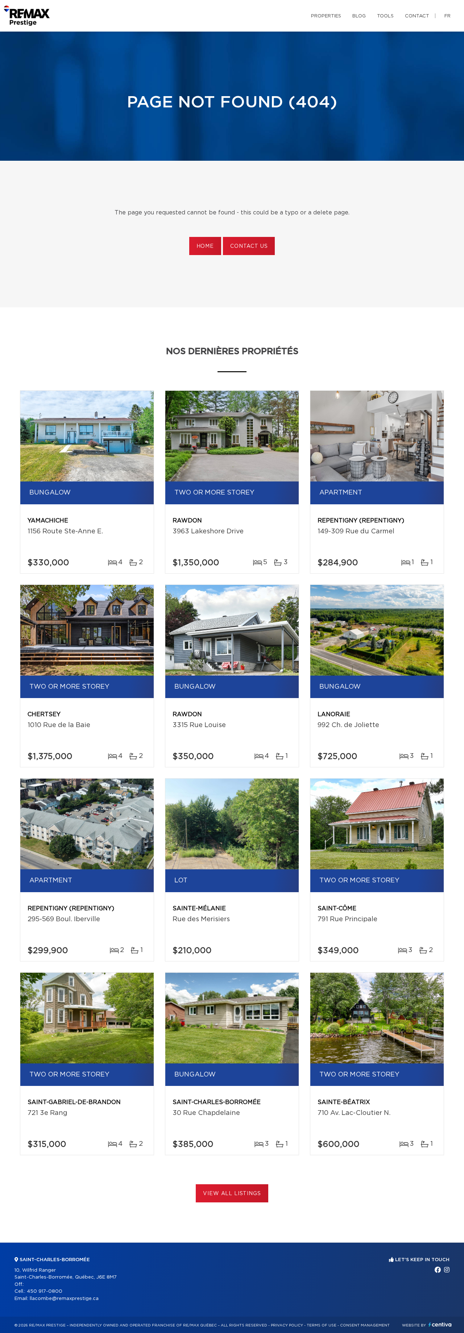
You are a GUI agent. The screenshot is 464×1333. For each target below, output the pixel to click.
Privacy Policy (287, 1325)
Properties (326, 16)
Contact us (249, 246)
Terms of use (321, 1325)
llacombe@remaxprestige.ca (64, 1298)
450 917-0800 (44, 1291)
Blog (359, 16)
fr (447, 16)
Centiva (440, 1324)
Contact (417, 16)
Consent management (365, 1325)
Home (205, 246)
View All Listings (232, 1193)
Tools (385, 16)
